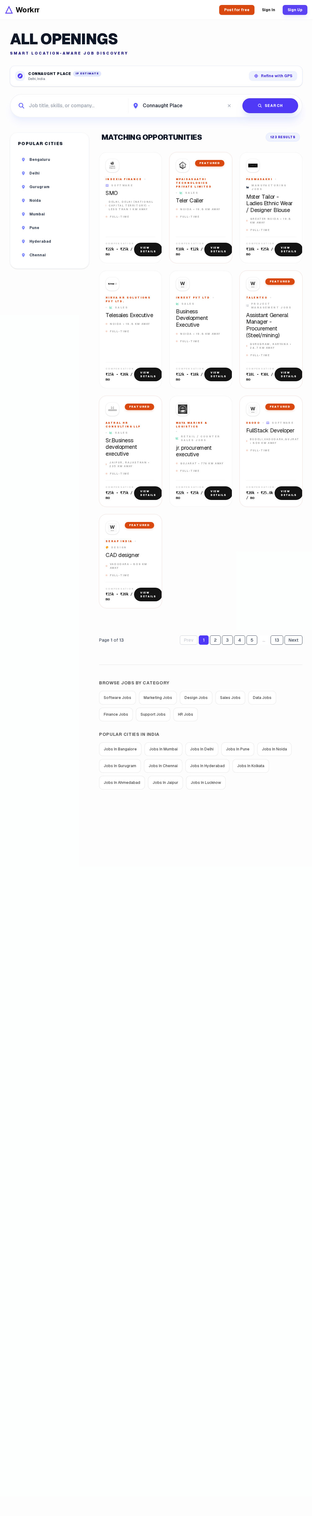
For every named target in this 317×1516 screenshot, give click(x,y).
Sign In (268, 9)
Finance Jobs (116, 714)
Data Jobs (262, 697)
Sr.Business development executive (121, 447)
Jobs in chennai (163, 765)
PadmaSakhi (259, 179)
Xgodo (253, 422)
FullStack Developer (270, 430)
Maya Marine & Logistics (191, 424)
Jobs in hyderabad (207, 765)
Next (293, 640)
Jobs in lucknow (206, 782)
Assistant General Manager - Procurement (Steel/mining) (267, 325)
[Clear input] (229, 105)
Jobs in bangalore (120, 749)
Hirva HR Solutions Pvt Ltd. (128, 299)
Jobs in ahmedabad (122, 782)
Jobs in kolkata (250, 765)
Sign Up (295, 9)
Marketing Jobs (158, 697)
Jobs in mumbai (163, 749)
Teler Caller (190, 200)
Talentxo (256, 297)
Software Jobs (117, 697)
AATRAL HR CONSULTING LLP (123, 424)
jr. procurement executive (193, 451)
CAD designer (123, 555)
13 (277, 640)
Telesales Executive (129, 315)
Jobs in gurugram (120, 765)
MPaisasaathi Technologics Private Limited (194, 183)
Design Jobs (196, 697)
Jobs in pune (238, 749)
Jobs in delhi (202, 749)
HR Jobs (185, 714)
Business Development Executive (192, 318)
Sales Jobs (230, 697)
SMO (112, 193)
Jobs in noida (274, 749)
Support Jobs (153, 714)
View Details (148, 249)
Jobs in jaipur (165, 782)
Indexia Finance (124, 179)
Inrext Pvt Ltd (193, 297)
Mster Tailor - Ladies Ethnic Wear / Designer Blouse (269, 203)
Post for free (237, 9)
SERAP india (119, 541)
